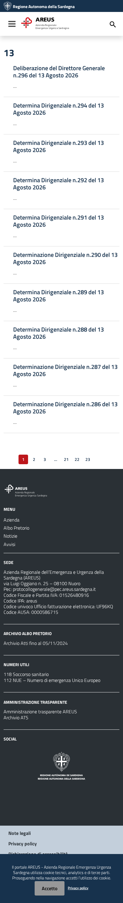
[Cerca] (112, 24)
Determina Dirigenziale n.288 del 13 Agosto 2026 (58, 333)
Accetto (49, 888)
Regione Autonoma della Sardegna (44, 6)
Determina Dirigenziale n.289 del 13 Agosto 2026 (58, 296)
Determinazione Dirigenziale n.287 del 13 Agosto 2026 (65, 370)
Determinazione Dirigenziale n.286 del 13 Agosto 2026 (65, 408)
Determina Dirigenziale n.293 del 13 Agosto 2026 (58, 146)
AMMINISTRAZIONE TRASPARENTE (35, 702)
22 (77, 459)
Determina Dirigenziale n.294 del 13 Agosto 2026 (58, 109)
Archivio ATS (16, 717)
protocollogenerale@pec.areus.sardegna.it (54, 589)
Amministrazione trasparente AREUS (40, 711)
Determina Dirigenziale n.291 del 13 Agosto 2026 (58, 221)
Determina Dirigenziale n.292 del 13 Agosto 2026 (58, 184)
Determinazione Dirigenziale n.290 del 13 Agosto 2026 (65, 258)
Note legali (19, 833)
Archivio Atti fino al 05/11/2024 (36, 643)
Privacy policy (22, 843)
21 (66, 459)
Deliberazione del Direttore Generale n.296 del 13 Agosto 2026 (59, 72)
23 (87, 459)
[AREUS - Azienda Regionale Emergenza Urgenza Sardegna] (8, 6)
